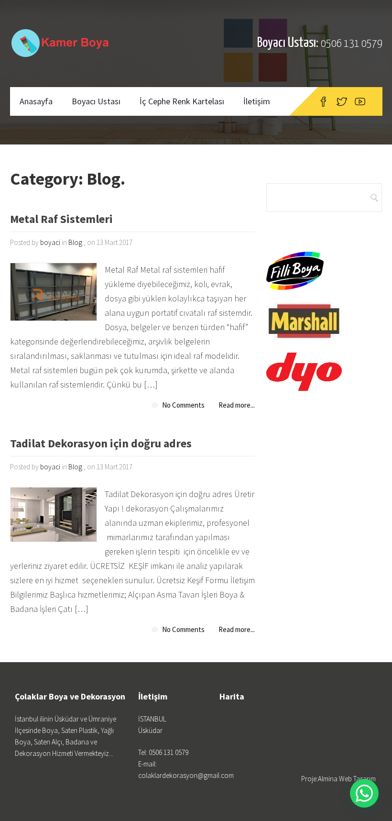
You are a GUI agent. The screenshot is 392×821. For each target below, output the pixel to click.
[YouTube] (360, 101)
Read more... (236, 405)
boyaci (50, 242)
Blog (75, 242)
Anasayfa (36, 101)
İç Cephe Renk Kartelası (182, 101)
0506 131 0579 (351, 43)
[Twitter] (342, 101)
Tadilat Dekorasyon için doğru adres (101, 444)
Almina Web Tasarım (347, 778)
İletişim (256, 101)
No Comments (183, 405)
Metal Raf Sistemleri (61, 219)
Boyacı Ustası (96, 101)
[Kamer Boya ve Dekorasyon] (62, 43)
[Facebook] (323, 101)
